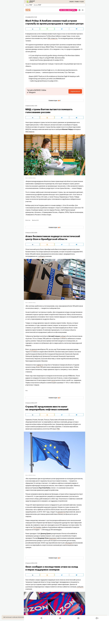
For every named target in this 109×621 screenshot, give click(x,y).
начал (53, 380)
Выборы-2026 (35, 220)
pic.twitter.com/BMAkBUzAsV (55, 78)
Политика (27, 220)
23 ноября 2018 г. (58, 60)
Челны (27, 5)
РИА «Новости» (53, 38)
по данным (33, 349)
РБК (58, 429)
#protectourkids (60, 58)
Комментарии (54, 100)
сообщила (41, 256)
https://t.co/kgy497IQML (46, 58)
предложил (52, 538)
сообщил (63, 336)
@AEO (36, 76)
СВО (26, 390)
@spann (31, 76)
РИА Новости (29, 131)
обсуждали (68, 543)
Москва (36, 5)
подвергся (39, 365)
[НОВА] (67, 10)
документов (62, 512)
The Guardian (37, 527)
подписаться (75, 91)
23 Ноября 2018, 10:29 (31, 17)
